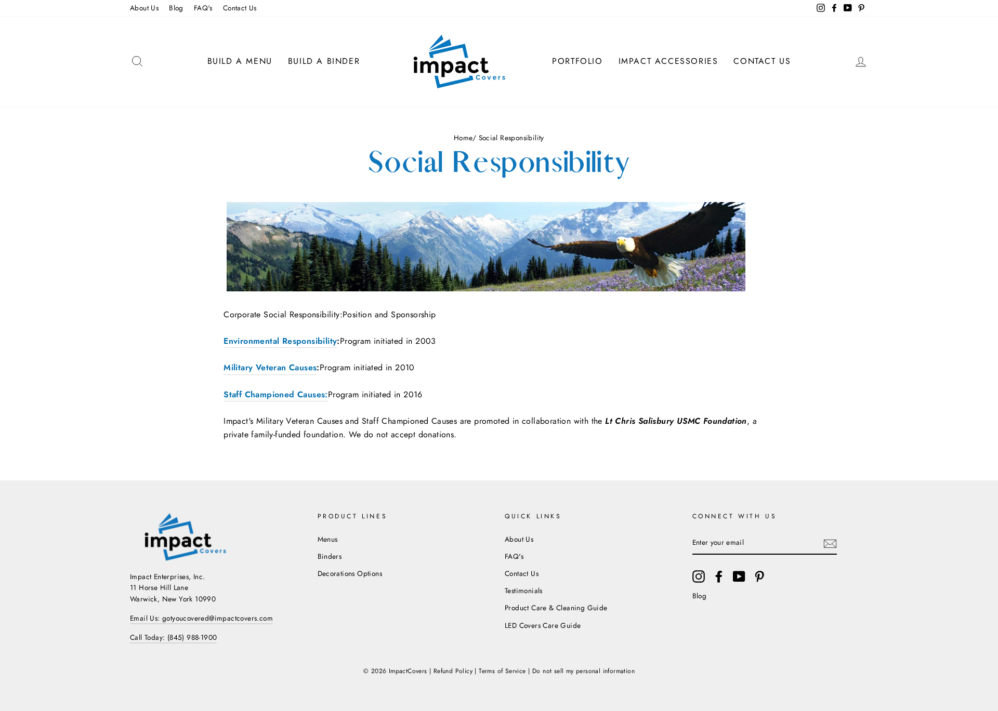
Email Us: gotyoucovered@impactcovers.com (201, 618)
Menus (328, 539)
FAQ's (203, 8)
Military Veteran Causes (270, 367)
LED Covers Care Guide (543, 625)
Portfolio (577, 61)
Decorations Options (350, 573)
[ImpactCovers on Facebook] (719, 576)
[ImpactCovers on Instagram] (698, 576)
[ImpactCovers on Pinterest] (759, 576)
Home (463, 137)
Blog (176, 8)
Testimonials (524, 590)
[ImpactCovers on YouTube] (739, 576)
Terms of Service (502, 671)
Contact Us (240, 8)
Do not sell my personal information (583, 671)
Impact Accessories (668, 61)
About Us (144, 8)
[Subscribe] (830, 543)
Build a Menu (239, 61)
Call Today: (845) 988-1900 (173, 637)
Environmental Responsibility (280, 341)
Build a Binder (324, 61)
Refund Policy (453, 671)
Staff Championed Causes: (276, 394)
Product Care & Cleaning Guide (556, 607)
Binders (330, 556)
